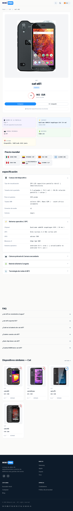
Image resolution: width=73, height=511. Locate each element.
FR (5, 506)
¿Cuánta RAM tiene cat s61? (12, 348)
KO (28, 506)
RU (12, 506)
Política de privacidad (45, 490)
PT (10, 506)
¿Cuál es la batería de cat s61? (13, 327)
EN (3, 506)
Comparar (20, 104)
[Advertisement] (36, 291)
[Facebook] (4, 476)
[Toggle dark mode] (60, 3)
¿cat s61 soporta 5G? (9, 321)
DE (14, 506)
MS (16, 506)
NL (21, 506)
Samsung (41, 465)
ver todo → (67, 360)
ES (7, 506)
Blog (3, 493)
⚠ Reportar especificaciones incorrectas (36, 109)
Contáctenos (43, 486)
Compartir (54, 104)
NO (26, 506)
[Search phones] (56, 3)
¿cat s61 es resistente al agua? (13, 314)
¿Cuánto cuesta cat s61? (11, 334)
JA (30, 506)
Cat (10, 9)
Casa (3, 9)
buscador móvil (7, 486)
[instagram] (8, 476)
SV (23, 506)
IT (19, 506)
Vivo (40, 475)
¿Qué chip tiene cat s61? (11, 341)
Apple (40, 468)
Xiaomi (41, 471)
